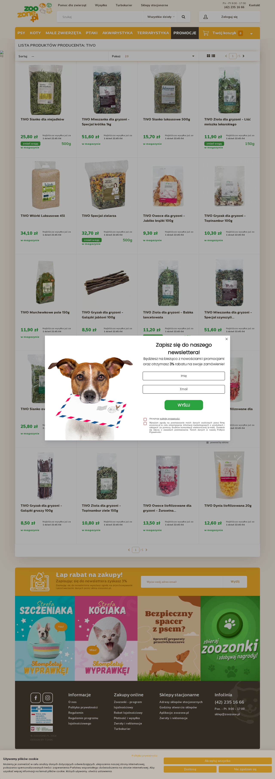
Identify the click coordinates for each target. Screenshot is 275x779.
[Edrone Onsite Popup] (137, 389)
